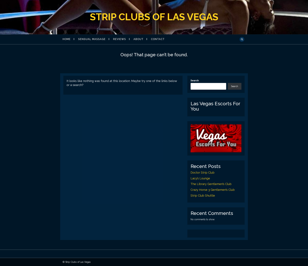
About (138, 39)
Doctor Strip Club (202, 172)
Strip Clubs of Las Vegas (154, 17)
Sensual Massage (92, 39)
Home (67, 39)
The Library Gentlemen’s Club (211, 184)
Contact (158, 39)
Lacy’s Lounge (200, 178)
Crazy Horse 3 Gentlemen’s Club (213, 189)
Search (195, 80)
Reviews (119, 39)
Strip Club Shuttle (203, 195)
